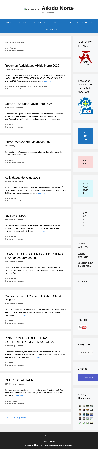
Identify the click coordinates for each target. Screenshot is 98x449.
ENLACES (73, 22)
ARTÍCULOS (12, 86)
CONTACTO (87, 22)
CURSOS (45, 86)
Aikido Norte (58, 8)
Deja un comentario (15, 50)
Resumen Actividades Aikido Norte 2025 (32, 65)
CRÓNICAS (11, 48)
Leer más (47, 81)
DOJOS (22, 22)
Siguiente (22, 418)
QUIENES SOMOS (49, 30)
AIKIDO (8, 22)
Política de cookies (49, 441)
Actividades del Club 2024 (22, 177)
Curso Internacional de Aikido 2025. (29, 142)
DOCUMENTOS (57, 22)
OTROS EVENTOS (85, 219)
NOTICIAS (38, 22)
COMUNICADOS (24, 86)
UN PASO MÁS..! (16, 216)
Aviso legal (49, 436)
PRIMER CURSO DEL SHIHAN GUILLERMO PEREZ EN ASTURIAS (30, 340)
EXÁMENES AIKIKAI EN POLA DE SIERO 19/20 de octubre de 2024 (34, 256)
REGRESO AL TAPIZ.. (20, 380)
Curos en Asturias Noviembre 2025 (28, 104)
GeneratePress (66, 445)
